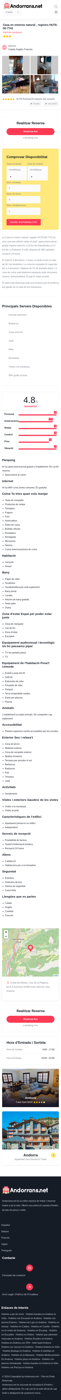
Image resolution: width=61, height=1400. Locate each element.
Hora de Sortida (14, 1049)
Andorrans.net (9, 1201)
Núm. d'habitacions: (16, 205)
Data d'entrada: (14, 164)
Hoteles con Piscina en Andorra (17, 1367)
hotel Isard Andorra (41, 1343)
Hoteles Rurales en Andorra (38, 1339)
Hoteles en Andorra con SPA (15, 1343)
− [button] (6, 936)
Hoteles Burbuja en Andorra (17, 1351)
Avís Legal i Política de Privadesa (20, 1294)
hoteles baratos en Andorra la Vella (40, 1363)
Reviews (52, 104)
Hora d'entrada (14, 1058)
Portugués (6, 1250)
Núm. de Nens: (14, 194)
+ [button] (6, 932)
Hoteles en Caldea (19, 1326)
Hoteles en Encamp (37, 1330)
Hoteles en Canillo (40, 1326)
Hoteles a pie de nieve (12, 1314)
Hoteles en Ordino (25, 1334)
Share (36, 104)
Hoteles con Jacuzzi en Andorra (17, 1347)
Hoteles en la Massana (22, 1355)
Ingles (4, 1244)
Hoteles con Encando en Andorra (25, 1318)
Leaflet (55, 975)
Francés (5, 1238)
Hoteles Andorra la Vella (47, 1347)
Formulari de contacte (13, 1275)
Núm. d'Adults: (14, 182)
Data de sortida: (35, 164)
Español (5, 1225)
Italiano (5, 1231)
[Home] (23, 6)
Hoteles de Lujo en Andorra (32, 1322)
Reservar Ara (31, 131)
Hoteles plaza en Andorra (27, 1359)
